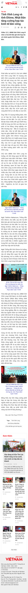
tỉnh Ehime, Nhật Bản (13, 423)
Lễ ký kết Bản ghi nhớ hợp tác (14, 426)
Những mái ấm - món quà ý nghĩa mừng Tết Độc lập (8, 487)
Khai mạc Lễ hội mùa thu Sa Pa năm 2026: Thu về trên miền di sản (20, 537)
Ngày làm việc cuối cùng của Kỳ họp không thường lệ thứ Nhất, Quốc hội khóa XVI (19, 514)
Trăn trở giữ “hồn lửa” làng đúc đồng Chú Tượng (7, 512)
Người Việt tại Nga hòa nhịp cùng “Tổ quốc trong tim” (7, 536)
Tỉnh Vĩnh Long (15, 420)
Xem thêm (7, 436)
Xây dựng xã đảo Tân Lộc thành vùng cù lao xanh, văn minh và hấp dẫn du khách (13, 458)
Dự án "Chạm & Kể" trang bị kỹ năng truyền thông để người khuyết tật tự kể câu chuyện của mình (20, 489)
